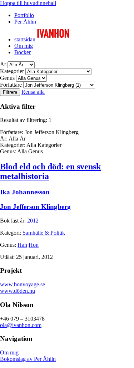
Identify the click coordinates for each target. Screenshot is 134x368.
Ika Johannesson (25, 192)
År (3, 64)
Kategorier (12, 71)
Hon (34, 245)
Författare (11, 85)
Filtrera (10, 92)
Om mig (23, 46)
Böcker (22, 52)
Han (22, 245)
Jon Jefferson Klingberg (35, 206)
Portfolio (24, 15)
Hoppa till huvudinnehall (28, 3)
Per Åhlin (25, 22)
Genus (7, 78)
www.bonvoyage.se (22, 284)
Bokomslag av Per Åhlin (28, 359)
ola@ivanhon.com (20, 325)
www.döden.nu (17, 291)
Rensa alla (33, 92)
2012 (33, 221)
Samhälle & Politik (44, 233)
